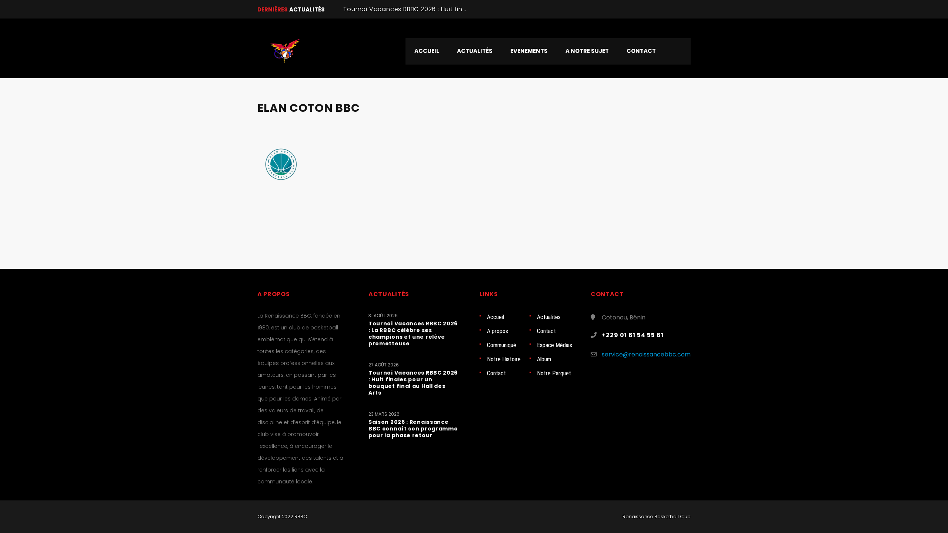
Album (544, 359)
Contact (546, 331)
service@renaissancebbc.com (646, 354)
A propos (497, 331)
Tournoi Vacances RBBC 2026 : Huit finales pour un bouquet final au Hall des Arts (413, 382)
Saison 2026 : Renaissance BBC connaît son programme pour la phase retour (413, 429)
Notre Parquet (554, 373)
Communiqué (501, 345)
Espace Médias (554, 345)
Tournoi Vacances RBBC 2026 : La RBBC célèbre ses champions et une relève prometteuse (413, 333)
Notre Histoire (504, 359)
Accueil (495, 317)
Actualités (549, 317)
